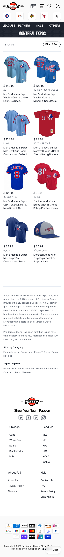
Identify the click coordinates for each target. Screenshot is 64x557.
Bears (12, 445)
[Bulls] (44, 16)
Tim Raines (41, 368)
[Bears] (19, 16)
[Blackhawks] (32, 16)
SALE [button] (39, 25)
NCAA (46, 456)
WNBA (46, 461)
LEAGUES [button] (9, 25)
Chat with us (47, 496)
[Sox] (57, 16)
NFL (45, 440)
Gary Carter (9, 368)
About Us (13, 480)
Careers (12, 491)
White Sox (15, 440)
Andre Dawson (26, 368)
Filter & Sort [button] (51, 44)
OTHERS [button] (55, 25)
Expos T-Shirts (42, 352)
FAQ (43, 485)
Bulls (12, 456)
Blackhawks (16, 451)
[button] (49, 6)
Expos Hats (26, 352)
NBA (45, 451)
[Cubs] (7, 16)
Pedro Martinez (23, 372)
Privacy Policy (16, 485)
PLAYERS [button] (24, 25)
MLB (45, 434)
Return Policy (48, 491)
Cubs (12, 434)
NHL (45, 445)
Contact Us (47, 480)
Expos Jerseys (11, 352)
